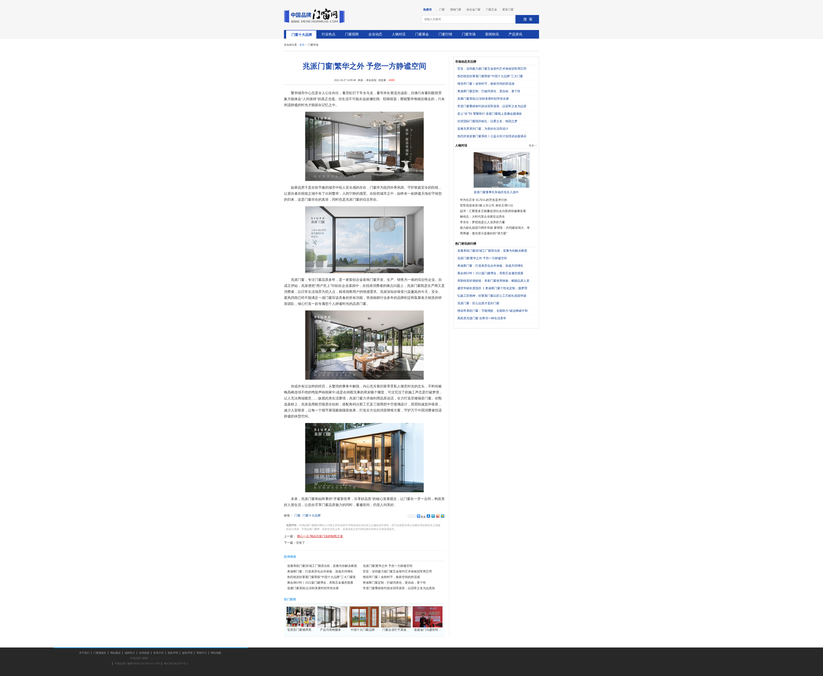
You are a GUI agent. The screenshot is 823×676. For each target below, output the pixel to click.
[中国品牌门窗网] (316, 16)
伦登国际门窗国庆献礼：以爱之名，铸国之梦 (487, 121)
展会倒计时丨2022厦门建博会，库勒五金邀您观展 (320, 582)
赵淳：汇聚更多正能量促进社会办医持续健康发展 (493, 211)
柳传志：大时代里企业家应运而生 (482, 216)
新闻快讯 (492, 34)
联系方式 (158, 652)
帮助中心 (202, 652)
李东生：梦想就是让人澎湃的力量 (482, 222)
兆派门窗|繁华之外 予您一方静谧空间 (387, 566)
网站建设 (115, 652)
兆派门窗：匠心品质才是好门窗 (478, 303)
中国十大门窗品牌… (364, 629)
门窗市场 (469, 34)
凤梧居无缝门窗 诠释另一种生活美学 (481, 318)
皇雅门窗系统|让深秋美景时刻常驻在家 (313, 588)
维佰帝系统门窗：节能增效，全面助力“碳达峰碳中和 (492, 310)
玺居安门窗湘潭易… (300, 629)
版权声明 (187, 652)
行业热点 (328, 34)
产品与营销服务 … (332, 629)
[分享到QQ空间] (442, 516)
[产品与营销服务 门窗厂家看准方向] (332, 625)
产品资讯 (515, 34)
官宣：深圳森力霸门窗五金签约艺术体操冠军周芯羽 (397, 571)
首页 (302, 44)
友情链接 (144, 652)
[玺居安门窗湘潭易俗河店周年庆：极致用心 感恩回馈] (301, 625)
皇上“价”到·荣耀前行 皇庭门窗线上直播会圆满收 (489, 113)
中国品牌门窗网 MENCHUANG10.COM (137, 663)
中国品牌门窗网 (139, 658)
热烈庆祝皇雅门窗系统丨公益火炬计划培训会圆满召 (491, 136)
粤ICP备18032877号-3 (176, 663)
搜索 (529, 19)
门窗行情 (445, 34)
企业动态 (375, 34)
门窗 (297, 515)
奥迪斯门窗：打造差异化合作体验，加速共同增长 (320, 571)
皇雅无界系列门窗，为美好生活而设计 (482, 128)
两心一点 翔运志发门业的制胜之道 (320, 536)
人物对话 (398, 34)
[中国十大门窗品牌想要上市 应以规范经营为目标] (364, 625)
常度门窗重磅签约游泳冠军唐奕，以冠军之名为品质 (491, 106)
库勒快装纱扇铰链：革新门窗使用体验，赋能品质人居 (493, 280)
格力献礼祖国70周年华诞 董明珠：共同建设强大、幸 (495, 227)
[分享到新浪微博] (437, 516)
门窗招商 (352, 34)
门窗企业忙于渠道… (395, 629)
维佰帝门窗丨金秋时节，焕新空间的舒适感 (391, 577)
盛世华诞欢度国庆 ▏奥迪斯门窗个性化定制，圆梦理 (492, 288)
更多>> (533, 145)
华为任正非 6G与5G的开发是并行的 (483, 200)
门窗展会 (422, 34)
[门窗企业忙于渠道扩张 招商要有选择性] (396, 625)
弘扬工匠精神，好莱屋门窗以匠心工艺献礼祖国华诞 (491, 295)
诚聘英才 (130, 652)
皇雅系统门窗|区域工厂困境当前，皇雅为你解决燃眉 (492, 250)
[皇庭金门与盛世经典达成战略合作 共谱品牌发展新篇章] (428, 625)
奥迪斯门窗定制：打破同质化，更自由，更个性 (394, 582)
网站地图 (216, 652)
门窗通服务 (99, 652)
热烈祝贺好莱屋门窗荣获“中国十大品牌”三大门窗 (490, 76)
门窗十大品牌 (301, 34)
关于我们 (84, 652)
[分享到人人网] (428, 516)
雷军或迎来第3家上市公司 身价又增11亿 (486, 205)
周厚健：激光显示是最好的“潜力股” (484, 233)
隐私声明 (173, 652)
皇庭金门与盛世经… (427, 629)
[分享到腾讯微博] (433, 516)
